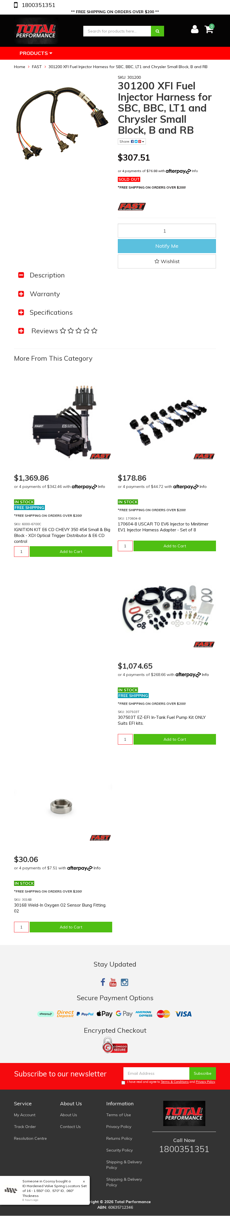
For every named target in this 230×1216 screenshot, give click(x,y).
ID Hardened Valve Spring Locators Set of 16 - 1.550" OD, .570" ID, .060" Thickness (54, 1191)
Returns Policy (119, 1138)
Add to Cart (71, 551)
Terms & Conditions (175, 1082)
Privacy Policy (205, 1082)
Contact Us (70, 1126)
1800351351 (37, 4)
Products (34, 53)
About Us (68, 1114)
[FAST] (100, 456)
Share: (125, 141)
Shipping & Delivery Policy (124, 1164)
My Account (24, 1114)
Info (195, 171)
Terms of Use (118, 1114)
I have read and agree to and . (171, 1082)
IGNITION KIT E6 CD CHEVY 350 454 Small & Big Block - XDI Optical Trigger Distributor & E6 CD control (62, 535)
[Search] (157, 31)
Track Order (25, 1126)
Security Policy (119, 1150)
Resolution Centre (30, 1138)
